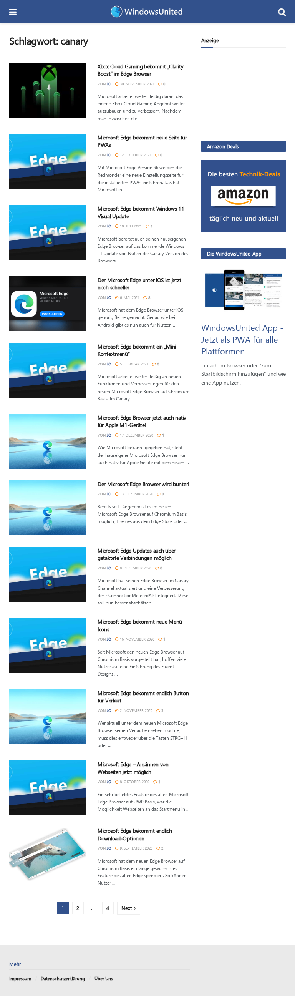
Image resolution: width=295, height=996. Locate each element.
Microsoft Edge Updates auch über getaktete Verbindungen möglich (137, 554)
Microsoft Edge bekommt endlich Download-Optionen (135, 834)
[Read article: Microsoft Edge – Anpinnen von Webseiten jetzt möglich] (47, 787)
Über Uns (103, 978)
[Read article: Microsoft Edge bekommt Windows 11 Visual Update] (47, 232)
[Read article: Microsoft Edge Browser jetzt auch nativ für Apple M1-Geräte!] (47, 441)
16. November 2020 (136, 639)
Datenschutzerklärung (63, 978)
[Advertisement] (243, 93)
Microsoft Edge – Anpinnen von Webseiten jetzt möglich (133, 767)
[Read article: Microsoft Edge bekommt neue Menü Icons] (47, 645)
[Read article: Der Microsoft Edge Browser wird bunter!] (47, 507)
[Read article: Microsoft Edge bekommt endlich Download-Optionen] (47, 854)
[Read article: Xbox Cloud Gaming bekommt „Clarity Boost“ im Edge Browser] (47, 90)
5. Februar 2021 (133, 364)
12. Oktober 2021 (135, 155)
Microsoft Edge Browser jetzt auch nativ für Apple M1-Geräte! (142, 421)
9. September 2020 (135, 848)
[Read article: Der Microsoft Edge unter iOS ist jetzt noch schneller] (47, 303)
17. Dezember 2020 (136, 435)
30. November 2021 (136, 83)
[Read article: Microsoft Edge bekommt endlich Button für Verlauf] (47, 716)
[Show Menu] (13, 11)
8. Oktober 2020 (134, 781)
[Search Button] (282, 11)
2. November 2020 (135, 710)
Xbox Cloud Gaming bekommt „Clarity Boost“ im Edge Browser (140, 70)
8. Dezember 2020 (135, 568)
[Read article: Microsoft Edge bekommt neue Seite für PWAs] (47, 161)
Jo (109, 83)
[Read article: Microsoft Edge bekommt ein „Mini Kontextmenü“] (47, 370)
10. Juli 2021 (130, 226)
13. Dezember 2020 (136, 493)
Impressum (20, 978)
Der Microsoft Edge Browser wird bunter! (143, 484)
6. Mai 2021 (129, 297)
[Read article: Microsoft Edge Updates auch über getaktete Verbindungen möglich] (47, 574)
